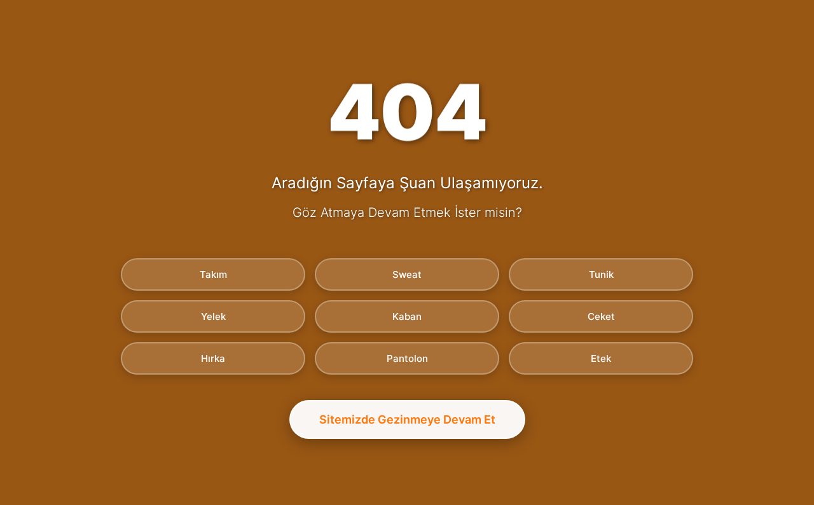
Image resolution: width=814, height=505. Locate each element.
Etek (601, 358)
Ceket (601, 316)
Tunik (601, 274)
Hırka (213, 358)
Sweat (407, 274)
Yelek (213, 316)
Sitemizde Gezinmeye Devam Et (407, 419)
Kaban (407, 316)
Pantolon (407, 358)
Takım (213, 274)
